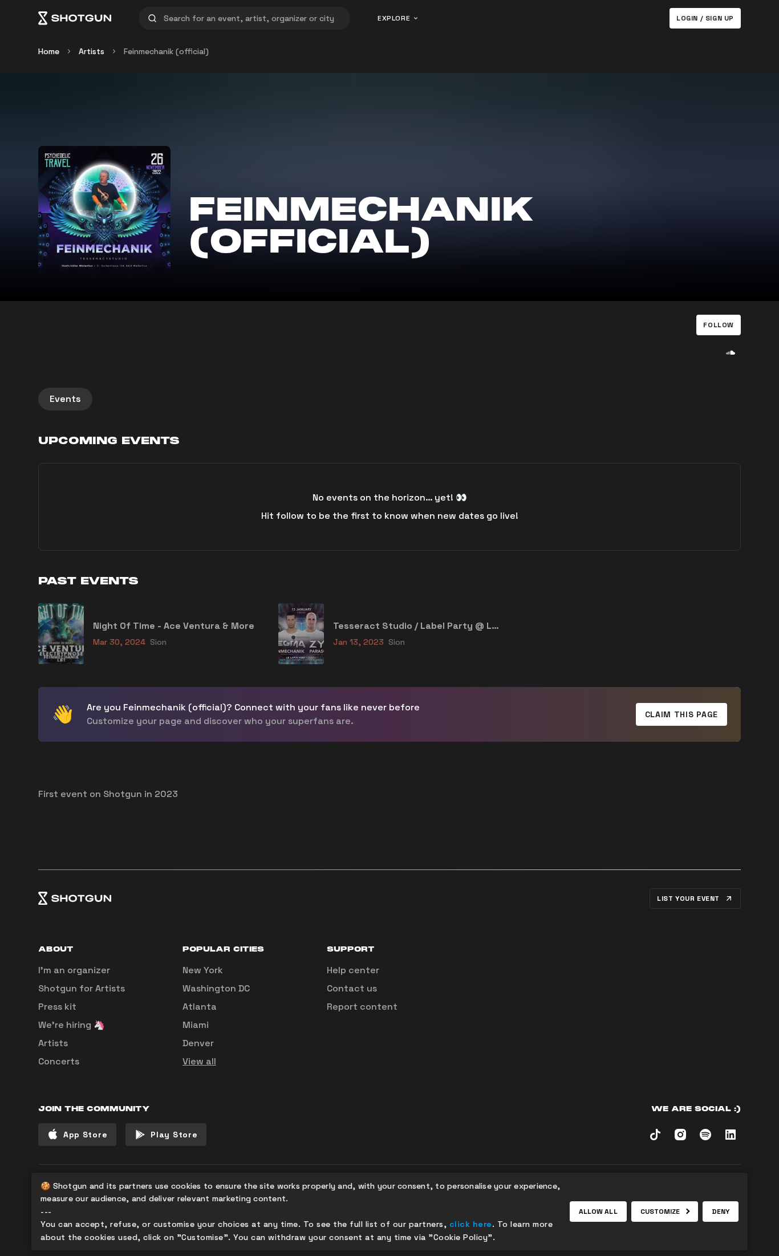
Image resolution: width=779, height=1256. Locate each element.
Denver (198, 1043)
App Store (85, 1134)
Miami (195, 1025)
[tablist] (389, 399)
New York (202, 970)
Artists (91, 51)
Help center (353, 970)
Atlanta (199, 1007)
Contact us (352, 988)
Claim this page (682, 714)
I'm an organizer (74, 970)
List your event (688, 898)
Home (48, 51)
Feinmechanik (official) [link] (166, 51)
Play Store (174, 1134)
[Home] (74, 18)
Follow (718, 325)
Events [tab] (65, 399)
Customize (660, 1211)
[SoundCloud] (730, 352)
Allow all (598, 1211)
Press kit (57, 1007)
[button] (718, 325)
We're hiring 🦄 (71, 1025)
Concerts (58, 1061)
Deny (720, 1211)
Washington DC (216, 988)
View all (199, 1061)
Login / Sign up (705, 18)
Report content (362, 1007)
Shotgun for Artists (81, 988)
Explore (394, 18)
